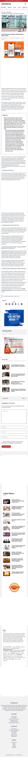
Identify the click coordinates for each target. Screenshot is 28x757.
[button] (6, 304)
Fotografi (23, 650)
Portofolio (5, 657)
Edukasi (9, 7)
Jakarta (9, 653)
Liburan (15, 654)
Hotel (22, 651)
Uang (19, 7)
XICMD (14, 744)
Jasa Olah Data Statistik (14, 730)
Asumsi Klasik (8, 646)
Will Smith (19, 659)
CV (19, 648)
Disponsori (8, 650)
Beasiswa (18, 646)
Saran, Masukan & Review (14, 722)
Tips (5, 300)
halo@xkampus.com (18, 0)
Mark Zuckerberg (6, 656)
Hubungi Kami (14, 716)
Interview (5, 653)
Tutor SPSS (11, 659)
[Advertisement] (14, 73)
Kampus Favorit (18, 653)
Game (10, 651)
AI (3, 646)
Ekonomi (14, 650)
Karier (14, 7)
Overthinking (16, 656)
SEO (15, 657)
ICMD (14, 743)
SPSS (4, 659)
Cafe (10, 648)
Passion (21, 656)
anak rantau (4, 94)
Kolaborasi (5, 654)
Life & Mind (3, 7)
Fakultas (18, 650)
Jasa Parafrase (14, 731)
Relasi (13, 657)
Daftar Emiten (14, 742)
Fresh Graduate (5, 651)
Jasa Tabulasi (14, 728)
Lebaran (11, 654)
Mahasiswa (19, 654)
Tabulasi (14, 746)
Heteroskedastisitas (16, 651)
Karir (23, 653)
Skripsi (20, 657)
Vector (16, 659)
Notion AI (12, 656)
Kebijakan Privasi (14, 720)
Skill (17, 657)
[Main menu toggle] (25, 4)
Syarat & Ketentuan (14, 721)
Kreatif (8, 654)
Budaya (4, 648)
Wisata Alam (5, 660)
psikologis (9, 657)
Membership (14, 736)
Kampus (13, 653)
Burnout (7, 648)
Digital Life (24, 7)
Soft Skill (23, 657)
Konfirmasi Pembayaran (14, 718)
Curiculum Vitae (15, 648)
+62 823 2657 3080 (9, 0)
